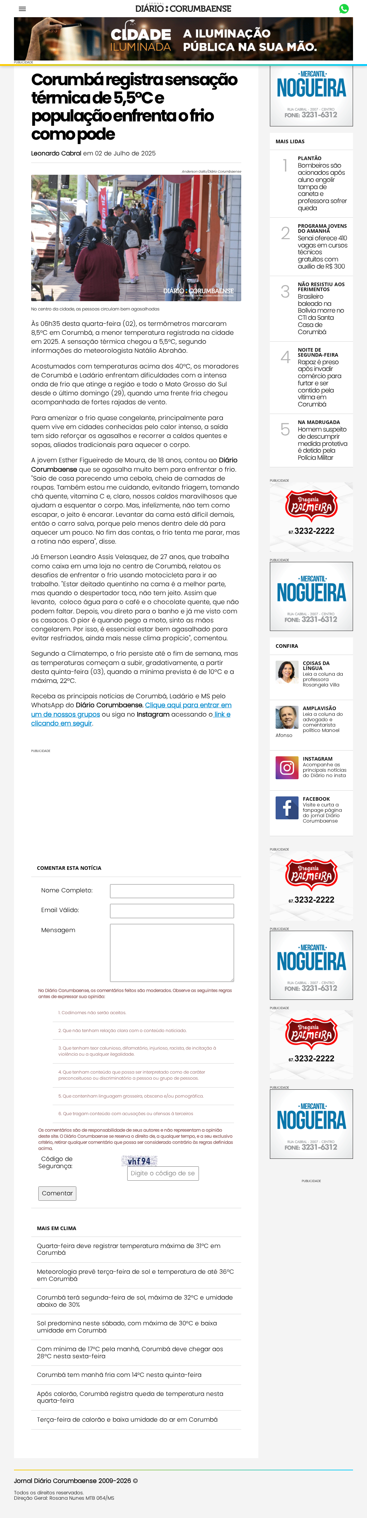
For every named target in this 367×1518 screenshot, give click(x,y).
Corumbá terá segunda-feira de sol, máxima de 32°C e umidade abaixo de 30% (135, 1301)
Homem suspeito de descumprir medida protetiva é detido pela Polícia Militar (322, 443)
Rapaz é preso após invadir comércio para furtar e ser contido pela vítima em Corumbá (319, 383)
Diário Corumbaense (183, 8)
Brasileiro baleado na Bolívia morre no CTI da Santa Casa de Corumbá (321, 314)
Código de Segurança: (55, 1162)
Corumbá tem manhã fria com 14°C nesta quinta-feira (119, 1374)
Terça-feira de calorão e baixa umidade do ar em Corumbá (127, 1419)
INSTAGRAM (318, 758)
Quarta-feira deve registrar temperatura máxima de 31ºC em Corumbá (128, 1249)
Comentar (57, 1193)
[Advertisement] (136, 803)
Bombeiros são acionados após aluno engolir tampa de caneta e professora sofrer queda (322, 186)
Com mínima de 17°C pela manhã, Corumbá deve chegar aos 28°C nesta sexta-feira (130, 1352)
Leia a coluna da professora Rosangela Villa (323, 679)
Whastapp (344, 8)
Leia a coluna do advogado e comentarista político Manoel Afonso (309, 725)
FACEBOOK (316, 798)
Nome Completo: (66, 890)
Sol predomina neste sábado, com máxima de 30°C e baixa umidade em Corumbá (127, 1327)
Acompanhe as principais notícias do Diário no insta (325, 770)
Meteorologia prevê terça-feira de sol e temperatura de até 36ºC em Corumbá (135, 1275)
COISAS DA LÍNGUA (316, 665)
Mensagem (58, 930)
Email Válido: (60, 910)
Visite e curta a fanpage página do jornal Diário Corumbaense (322, 812)
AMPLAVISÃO (319, 708)
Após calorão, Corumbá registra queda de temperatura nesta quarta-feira (130, 1397)
